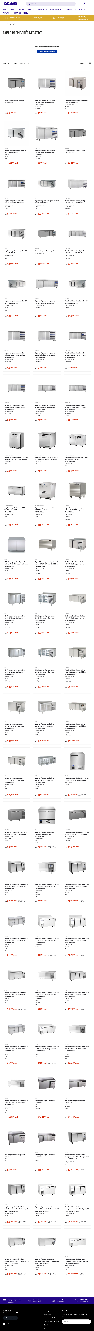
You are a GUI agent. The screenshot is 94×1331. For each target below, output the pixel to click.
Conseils (46, 1325)
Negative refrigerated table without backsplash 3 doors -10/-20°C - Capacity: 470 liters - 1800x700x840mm (77, 1261)
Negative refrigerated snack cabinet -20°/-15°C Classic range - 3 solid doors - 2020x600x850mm (76, 726)
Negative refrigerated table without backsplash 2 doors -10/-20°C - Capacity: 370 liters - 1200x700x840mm (47, 1209)
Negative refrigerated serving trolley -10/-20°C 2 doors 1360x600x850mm (45, 101)
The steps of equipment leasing (51, 1321)
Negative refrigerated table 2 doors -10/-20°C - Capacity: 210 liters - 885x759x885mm (44, 834)
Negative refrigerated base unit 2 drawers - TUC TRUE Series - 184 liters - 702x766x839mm (46, 510)
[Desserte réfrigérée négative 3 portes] (77, 133)
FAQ (45, 1328)
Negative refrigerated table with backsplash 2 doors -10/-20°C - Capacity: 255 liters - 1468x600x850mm (47, 886)
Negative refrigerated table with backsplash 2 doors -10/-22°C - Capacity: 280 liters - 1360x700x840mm (77, 886)
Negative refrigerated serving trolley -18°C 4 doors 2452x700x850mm (77, 302)
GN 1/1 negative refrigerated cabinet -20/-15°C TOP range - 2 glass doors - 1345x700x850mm (45, 618)
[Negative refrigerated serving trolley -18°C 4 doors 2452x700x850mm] (77, 284)
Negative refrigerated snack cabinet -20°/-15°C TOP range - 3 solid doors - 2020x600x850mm (14, 780)
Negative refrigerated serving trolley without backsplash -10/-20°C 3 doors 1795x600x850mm (75, 355)
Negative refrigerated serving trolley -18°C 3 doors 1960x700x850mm (16, 252)
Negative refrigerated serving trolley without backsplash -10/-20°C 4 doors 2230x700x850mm (75, 407)
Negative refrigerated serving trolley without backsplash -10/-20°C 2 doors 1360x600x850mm (14, 355)
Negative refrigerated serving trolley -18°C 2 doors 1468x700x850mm (16, 152)
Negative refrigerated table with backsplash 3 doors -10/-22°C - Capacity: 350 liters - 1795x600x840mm (16, 995)
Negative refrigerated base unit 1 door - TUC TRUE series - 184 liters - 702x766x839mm (47, 458)
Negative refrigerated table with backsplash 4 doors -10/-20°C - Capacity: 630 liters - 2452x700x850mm (16, 1103)
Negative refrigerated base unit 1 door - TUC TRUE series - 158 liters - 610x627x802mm (16, 458)
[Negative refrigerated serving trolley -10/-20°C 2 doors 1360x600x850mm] (47, 83)
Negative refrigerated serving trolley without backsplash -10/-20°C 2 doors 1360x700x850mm (45, 355)
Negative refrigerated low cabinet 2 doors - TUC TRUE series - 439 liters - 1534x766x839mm (16, 510)
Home (4, 23)
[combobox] (51, 4)
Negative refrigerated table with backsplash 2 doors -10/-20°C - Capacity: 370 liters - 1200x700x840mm (47, 940)
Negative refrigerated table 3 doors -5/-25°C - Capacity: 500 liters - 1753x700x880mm (77, 833)
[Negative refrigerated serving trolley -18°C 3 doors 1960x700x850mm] (16, 234)
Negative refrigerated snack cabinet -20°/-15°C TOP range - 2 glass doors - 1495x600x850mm (45, 726)
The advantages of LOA (49, 1318)
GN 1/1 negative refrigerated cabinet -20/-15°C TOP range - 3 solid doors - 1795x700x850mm (14, 672)
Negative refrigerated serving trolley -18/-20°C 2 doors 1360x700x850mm (45, 152)
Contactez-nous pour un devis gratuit (47, 51)
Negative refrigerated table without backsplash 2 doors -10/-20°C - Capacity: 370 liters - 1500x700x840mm (77, 1209)
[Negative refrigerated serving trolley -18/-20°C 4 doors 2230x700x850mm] (47, 284)
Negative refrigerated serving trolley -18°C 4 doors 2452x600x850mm (16, 302)
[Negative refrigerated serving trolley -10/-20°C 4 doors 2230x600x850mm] (77, 234)
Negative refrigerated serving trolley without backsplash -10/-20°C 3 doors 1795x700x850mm (14, 407)
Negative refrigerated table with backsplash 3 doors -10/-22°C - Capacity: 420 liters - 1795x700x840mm (77, 995)
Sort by (15, 63)
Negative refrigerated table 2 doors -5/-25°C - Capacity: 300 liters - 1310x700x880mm (16, 833)
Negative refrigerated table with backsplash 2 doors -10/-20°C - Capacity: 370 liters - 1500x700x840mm (77, 940)
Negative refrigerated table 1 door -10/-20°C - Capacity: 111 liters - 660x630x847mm (77, 779)
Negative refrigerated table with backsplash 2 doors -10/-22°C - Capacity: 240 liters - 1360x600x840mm (16, 886)
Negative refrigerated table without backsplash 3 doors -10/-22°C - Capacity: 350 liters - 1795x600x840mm (16, 1261)
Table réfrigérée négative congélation (45, 1100)
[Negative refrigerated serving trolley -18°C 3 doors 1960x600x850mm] (47, 184)
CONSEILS (25, 13)
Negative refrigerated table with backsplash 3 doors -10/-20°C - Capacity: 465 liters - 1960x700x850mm (16, 1049)
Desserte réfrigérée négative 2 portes (14, 100)
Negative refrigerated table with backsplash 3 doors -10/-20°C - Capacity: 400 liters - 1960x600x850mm (47, 995)
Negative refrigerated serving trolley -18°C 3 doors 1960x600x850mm (47, 202)
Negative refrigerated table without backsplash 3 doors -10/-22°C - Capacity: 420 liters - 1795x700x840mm (47, 1261)
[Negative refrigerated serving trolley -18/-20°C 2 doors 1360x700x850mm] (47, 133)
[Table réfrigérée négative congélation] (47, 1083)
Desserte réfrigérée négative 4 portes (45, 251)
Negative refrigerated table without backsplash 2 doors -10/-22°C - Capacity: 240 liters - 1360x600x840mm (77, 1157)
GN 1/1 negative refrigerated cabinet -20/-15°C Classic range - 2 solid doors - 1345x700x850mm (75, 564)
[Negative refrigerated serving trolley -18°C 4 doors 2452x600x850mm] (16, 284)
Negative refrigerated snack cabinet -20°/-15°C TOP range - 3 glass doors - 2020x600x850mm (45, 780)
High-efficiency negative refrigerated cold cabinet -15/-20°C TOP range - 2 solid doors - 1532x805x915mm (47, 564)
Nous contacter (47, 1314)
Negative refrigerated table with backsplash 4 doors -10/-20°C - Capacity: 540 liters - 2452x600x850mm (77, 1049)
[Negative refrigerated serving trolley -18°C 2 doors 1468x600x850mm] (77, 83)
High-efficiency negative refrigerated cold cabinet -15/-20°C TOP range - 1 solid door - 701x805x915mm (76, 510)
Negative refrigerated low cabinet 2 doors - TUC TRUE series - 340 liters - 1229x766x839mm (76, 459)
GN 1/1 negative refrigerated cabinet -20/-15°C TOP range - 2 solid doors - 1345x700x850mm (14, 618)
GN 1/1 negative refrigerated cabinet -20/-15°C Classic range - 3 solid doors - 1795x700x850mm (75, 618)
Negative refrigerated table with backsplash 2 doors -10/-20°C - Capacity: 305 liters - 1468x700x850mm (16, 940)
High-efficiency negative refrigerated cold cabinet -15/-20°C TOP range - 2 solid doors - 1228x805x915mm (16, 564)
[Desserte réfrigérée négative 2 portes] (16, 83)
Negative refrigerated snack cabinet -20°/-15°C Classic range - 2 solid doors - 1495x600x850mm (76, 672)
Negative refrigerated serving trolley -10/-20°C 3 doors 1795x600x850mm (14, 202)
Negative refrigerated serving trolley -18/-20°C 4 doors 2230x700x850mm (45, 302)
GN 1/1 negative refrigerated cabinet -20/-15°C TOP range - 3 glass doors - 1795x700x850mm (45, 672)
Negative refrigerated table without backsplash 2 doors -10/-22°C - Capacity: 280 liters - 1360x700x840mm (16, 1209)
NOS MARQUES (17, 13)
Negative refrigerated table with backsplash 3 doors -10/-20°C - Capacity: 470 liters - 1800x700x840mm (47, 1049)
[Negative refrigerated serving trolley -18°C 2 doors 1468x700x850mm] (16, 133)
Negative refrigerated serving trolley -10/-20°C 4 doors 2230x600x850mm (75, 252)
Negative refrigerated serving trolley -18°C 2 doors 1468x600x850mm (77, 101)
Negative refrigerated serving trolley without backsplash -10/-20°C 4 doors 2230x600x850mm (45, 407)
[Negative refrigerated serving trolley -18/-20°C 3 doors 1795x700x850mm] (77, 184)
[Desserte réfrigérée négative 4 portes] (47, 234)
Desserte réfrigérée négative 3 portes (75, 150)
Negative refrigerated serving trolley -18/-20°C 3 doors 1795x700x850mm (75, 202)
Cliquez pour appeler (10, 1318)
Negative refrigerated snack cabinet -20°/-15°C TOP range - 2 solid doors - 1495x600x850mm (14, 726)
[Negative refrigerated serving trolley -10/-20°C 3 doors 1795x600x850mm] (16, 184)
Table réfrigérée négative (11, 23)
